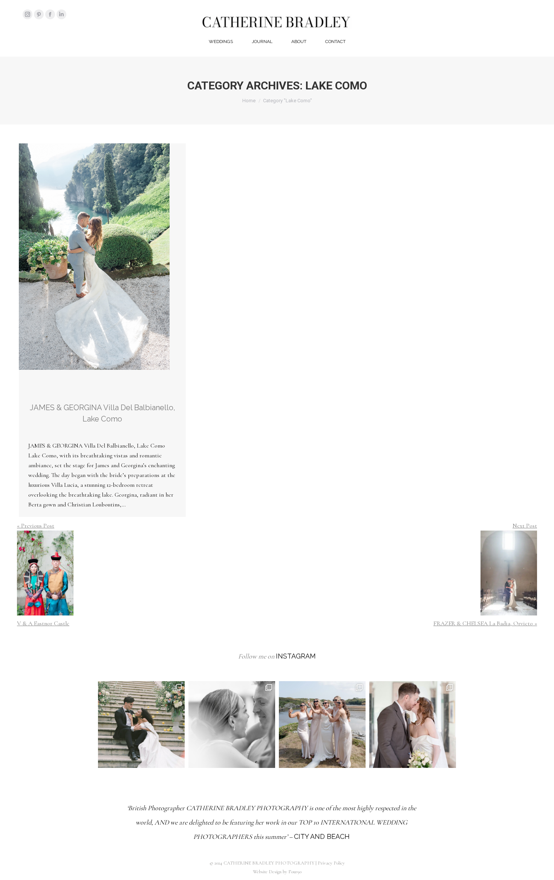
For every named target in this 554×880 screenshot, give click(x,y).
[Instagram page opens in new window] (27, 14)
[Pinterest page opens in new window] (39, 14)
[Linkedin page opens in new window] (61, 14)
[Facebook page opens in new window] (50, 14)
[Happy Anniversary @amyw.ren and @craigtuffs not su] (412, 724)
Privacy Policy (331, 863)
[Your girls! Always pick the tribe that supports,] (322, 724)
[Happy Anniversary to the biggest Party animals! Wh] (231, 724)
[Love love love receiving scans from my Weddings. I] (141, 724)
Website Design (267, 872)
